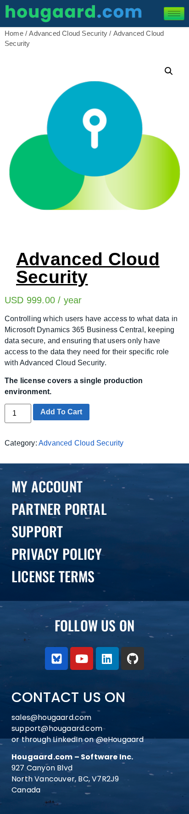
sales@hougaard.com (52, 717)
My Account (47, 486)
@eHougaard (120, 739)
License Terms (53, 576)
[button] (169, 71)
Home (14, 33)
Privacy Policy (56, 553)
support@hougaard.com (56, 728)
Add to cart (61, 412)
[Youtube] (81, 658)
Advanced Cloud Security (68, 33)
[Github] (132, 658)
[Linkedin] (107, 658)
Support (37, 531)
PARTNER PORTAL (59, 508)
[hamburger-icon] (174, 13)
